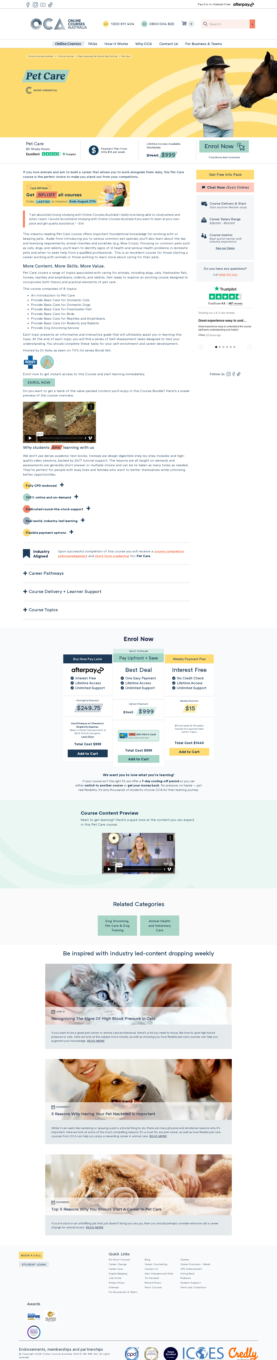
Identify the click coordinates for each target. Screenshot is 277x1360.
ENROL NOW (39, 382)
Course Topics (43, 609)
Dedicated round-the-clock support (54, 509)
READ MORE (96, 1040)
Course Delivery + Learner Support (65, 591)
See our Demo (225, 248)
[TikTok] (239, 374)
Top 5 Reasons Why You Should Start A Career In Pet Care (106, 1209)
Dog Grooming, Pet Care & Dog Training (97, 56)
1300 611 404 (228, 274)
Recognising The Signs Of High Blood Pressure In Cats (103, 1018)
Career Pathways (46, 573)
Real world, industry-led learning (51, 521)
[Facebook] (234, 374)
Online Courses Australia (59, 24)
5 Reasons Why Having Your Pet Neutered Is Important (103, 1113)
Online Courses (66, 56)
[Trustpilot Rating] (51, 153)
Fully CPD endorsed (41, 485)
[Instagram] (229, 374)
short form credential (112, 556)
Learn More (87, 736)
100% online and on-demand (48, 497)
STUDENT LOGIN (34, 1264)
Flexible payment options (46, 533)
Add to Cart (87, 753)
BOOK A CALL (31, 1255)
